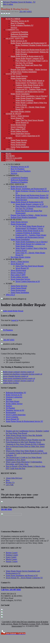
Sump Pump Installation (20, 147)
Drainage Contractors (14, 397)
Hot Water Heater (12, 401)
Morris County (11, 559)
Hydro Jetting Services (19, 131)
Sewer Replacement (18, 125)
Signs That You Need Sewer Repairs (30, 120)
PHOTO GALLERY (14, 158)
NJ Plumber (10, 408)
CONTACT (10, 160)
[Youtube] (7, 14)
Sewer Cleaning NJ (18, 127)
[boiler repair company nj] (17, 372)
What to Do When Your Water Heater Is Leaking (24, 451)
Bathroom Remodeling (19, 34)
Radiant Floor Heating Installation (24, 72)
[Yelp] (4, 14)
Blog (8, 480)
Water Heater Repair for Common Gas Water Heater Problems (30, 99)
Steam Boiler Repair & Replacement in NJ (27, 56)
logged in (14, 320)
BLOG (8, 153)
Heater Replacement (18, 78)
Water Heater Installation (20, 94)
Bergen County (12, 553)
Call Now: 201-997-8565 (11, 590)
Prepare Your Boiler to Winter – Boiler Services (29, 69)
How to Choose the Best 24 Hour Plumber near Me (25, 440)
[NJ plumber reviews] (7, 330)
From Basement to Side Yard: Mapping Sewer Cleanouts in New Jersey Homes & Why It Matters (25, 443)
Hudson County (12, 555)
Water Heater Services (19, 76)
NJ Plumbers (24, 624)
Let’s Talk (9, 485)
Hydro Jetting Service (14, 404)
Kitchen (9, 406)
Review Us (10, 482)
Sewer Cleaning (12, 417)
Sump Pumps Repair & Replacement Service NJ (24, 421)
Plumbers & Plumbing (19, 36)
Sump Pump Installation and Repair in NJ (22, 575)
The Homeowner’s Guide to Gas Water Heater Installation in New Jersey (24, 458)
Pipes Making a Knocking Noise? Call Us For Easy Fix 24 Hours (32, 62)
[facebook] (2, 14)
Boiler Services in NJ (19, 41)
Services (14, 28)
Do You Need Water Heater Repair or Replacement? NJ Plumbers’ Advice (30, 82)
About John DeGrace (14, 478)
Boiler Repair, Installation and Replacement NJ (29, 43)
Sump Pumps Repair (18, 142)
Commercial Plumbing (19, 32)
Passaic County (12, 561)
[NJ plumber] (7, 4)
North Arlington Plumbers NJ (22, 25)
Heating (9, 399)
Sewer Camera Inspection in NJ (28, 136)
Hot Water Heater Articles (20, 111)
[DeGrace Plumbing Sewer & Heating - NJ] (18, 2)
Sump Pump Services (19, 140)
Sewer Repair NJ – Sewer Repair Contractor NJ (24, 578)
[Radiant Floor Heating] (10, 383)
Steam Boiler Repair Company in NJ (30, 58)
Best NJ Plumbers (17, 23)
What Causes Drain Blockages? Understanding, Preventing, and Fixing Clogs (24, 463)
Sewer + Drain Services (20, 116)
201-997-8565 (25, 11)
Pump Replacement (18, 145)
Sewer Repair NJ (17, 118)
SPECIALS (10, 149)
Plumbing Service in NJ (20, 21)
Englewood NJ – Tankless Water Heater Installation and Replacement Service (31, 90)
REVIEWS (10, 156)
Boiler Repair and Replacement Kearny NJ (32, 50)
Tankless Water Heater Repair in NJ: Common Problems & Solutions (29, 86)
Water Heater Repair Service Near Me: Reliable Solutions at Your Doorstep (24, 436)
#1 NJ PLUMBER (13, 19)
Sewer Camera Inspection (15, 415)
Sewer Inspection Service (20, 134)
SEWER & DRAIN (13, 114)
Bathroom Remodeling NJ (16, 392)
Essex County (11, 557)
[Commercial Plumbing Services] (21, 374)
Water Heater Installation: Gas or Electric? (32, 96)
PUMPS (9, 138)
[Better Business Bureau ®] (9, 14)
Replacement (11, 412)
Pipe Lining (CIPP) (18, 129)
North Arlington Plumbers (21, 171)
